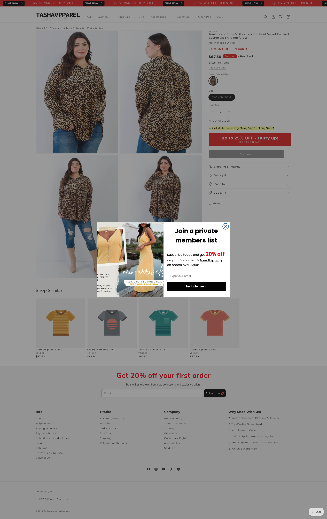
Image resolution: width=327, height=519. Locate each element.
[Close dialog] (226, 226)
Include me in (196, 286)
